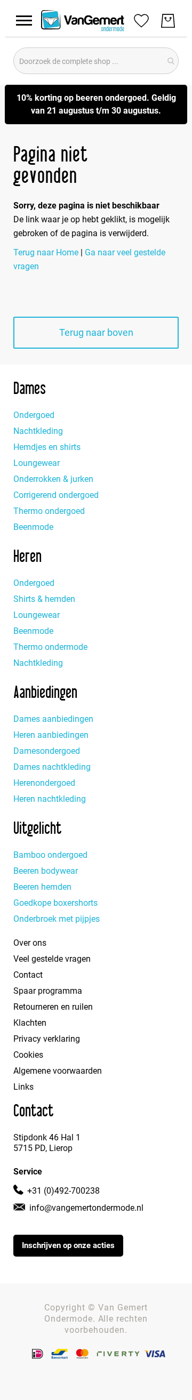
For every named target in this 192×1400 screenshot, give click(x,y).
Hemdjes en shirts (47, 447)
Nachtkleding (38, 431)
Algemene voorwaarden (57, 1071)
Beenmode (33, 527)
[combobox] (96, 60)
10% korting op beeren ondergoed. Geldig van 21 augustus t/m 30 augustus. (96, 104)
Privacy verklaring (46, 1039)
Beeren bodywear (45, 871)
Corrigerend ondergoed (56, 495)
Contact (28, 975)
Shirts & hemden (44, 599)
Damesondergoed (46, 751)
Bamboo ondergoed (50, 855)
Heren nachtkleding (49, 799)
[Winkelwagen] (168, 20)
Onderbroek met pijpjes (56, 919)
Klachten (29, 1023)
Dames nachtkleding (52, 767)
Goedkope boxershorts (55, 903)
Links (23, 1087)
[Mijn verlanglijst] (141, 20)
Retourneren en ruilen (53, 1007)
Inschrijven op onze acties (68, 1245)
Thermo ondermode (50, 647)
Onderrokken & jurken (53, 479)
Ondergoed (33, 415)
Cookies (28, 1055)
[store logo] (82, 20)
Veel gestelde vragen (52, 959)
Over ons (29, 943)
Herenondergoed (44, 783)
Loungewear (36, 463)
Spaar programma (47, 991)
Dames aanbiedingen (53, 719)
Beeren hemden (42, 887)
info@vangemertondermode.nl (86, 1208)
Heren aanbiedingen (51, 735)
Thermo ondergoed (49, 511)
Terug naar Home (45, 252)
